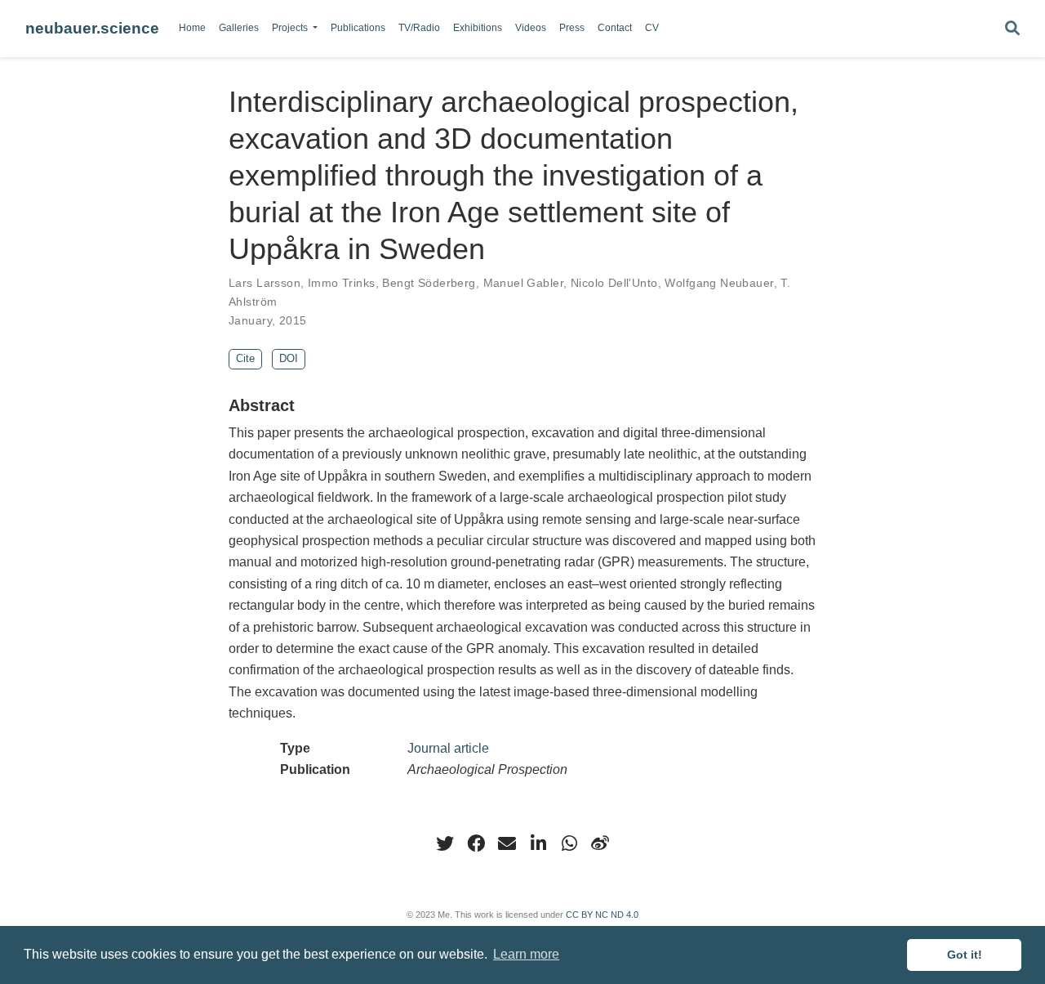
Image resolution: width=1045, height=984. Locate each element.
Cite (245, 358)
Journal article (448, 748)
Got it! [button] (964, 954)
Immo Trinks (342, 282)
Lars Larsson (264, 282)
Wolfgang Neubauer (719, 282)
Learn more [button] (526, 954)
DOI (288, 358)
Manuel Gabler (523, 282)
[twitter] (445, 843)
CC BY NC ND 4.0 (602, 914)
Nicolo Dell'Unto (614, 282)
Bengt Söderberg (428, 282)
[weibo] (600, 843)
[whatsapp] (569, 843)
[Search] (1012, 29)
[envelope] (507, 843)
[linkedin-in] (538, 843)
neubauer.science (92, 28)
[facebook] (476, 843)
